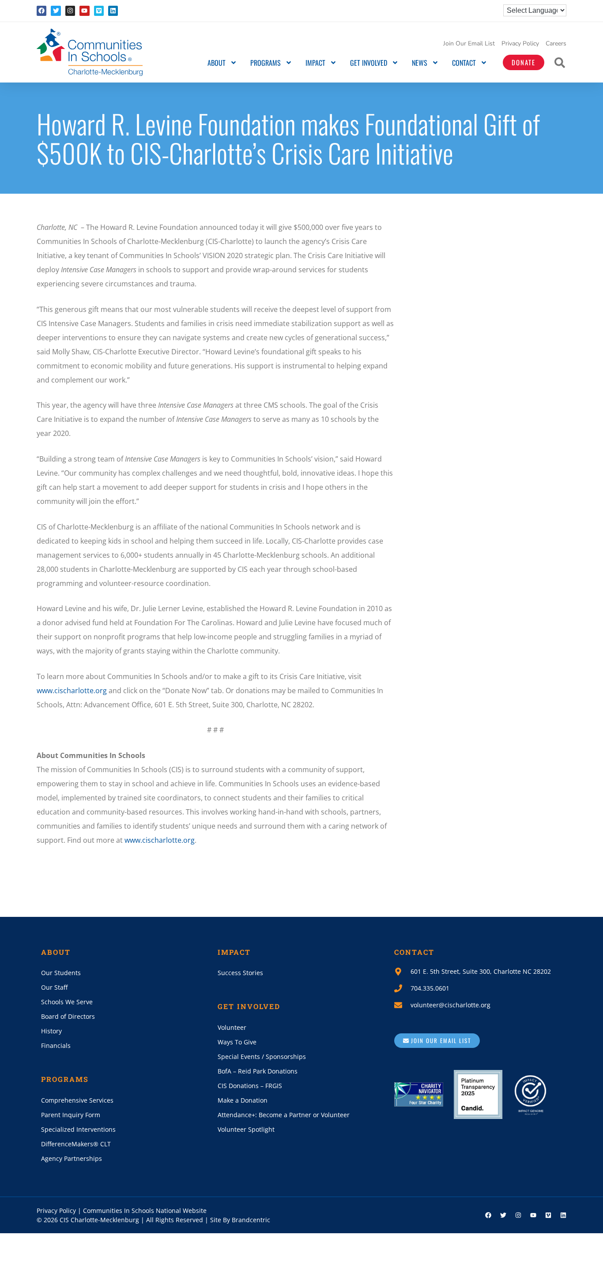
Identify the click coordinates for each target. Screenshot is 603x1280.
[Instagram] (70, 10)
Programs (265, 62)
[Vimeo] (99, 10)
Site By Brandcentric (240, 1220)
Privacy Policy (520, 43)
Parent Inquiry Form (70, 1115)
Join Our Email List (469, 43)
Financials (56, 1045)
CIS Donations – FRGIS (250, 1085)
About (216, 62)
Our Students (61, 972)
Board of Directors (68, 1016)
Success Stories (240, 972)
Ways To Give (237, 1042)
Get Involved (368, 62)
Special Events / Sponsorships (262, 1056)
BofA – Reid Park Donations (258, 1071)
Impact (315, 62)
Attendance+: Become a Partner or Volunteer (284, 1115)
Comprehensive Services (77, 1100)
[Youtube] (84, 10)
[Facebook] (41, 10)
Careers (556, 43)
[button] (559, 62)
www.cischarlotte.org (72, 690)
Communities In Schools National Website (145, 1210)
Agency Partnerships (71, 1158)
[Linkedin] (113, 10)
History (51, 1031)
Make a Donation (243, 1100)
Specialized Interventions (78, 1129)
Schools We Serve (67, 1002)
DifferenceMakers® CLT (76, 1144)
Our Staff (54, 987)
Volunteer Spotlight (246, 1129)
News (419, 62)
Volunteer (232, 1027)
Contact (464, 62)
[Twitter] (55, 10)
